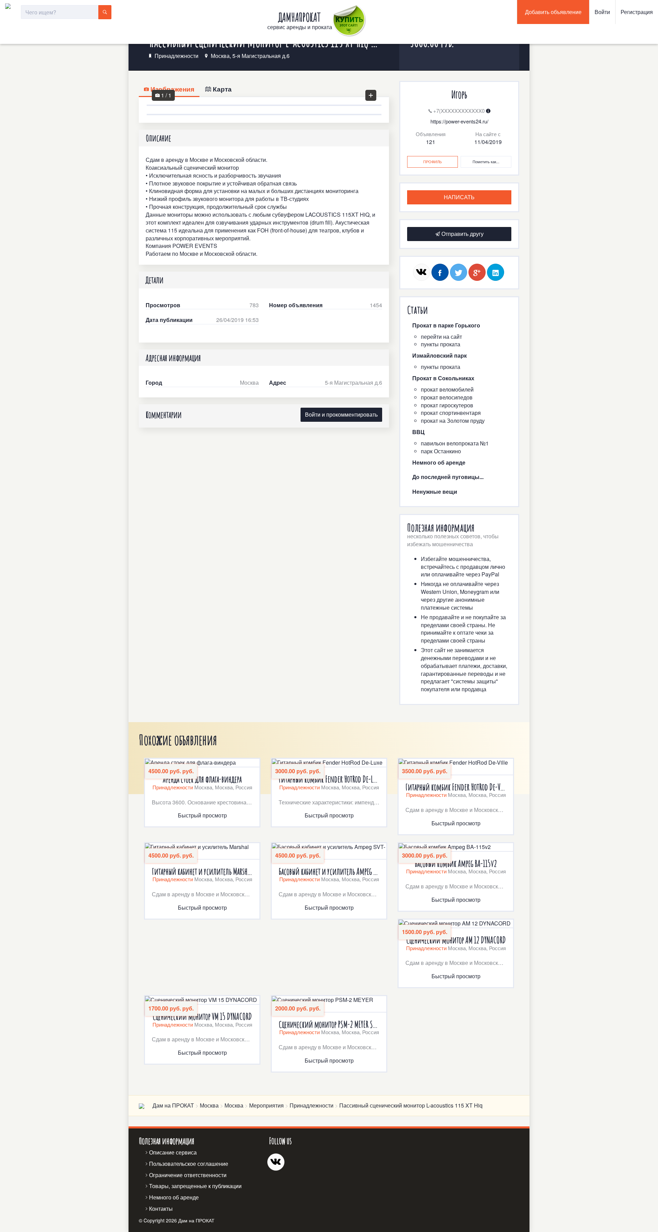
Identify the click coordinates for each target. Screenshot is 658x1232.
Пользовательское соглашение (188, 1164)
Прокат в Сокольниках (443, 378)
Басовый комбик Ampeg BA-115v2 (456, 864)
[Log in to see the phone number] (488, 110)
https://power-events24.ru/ (459, 121)
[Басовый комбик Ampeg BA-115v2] (456, 847)
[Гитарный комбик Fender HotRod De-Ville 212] (456, 767)
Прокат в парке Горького (446, 325)
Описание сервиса (173, 1152)
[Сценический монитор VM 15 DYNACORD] (202, 1000)
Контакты (161, 1208)
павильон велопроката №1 (455, 443)
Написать (459, 197)
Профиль (432, 161)
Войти (602, 12)
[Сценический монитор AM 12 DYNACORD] (456, 924)
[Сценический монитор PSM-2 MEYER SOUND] (329, 1004)
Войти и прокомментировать (341, 414)
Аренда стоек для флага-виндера (202, 779)
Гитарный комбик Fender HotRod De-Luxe (329, 779)
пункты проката (440, 344)
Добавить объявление (553, 12)
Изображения (171, 89)
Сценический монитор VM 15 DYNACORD (202, 1016)
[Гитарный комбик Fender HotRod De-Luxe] (329, 763)
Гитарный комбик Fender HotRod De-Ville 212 (455, 787)
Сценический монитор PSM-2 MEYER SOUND (329, 1024)
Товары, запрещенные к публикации (195, 1186)
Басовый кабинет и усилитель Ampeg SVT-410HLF (329, 871)
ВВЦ (418, 432)
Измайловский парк (439, 355)
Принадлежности (176, 56)
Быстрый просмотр (202, 815)
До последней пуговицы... (448, 477)
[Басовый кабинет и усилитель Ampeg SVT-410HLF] (329, 851)
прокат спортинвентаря (451, 413)
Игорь (459, 94)
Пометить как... (486, 161)
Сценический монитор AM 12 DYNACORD (456, 940)
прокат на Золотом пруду (453, 420)
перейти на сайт (441, 336)
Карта (221, 89)
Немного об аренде (438, 462)
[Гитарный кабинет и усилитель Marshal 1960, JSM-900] (202, 851)
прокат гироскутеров (447, 405)
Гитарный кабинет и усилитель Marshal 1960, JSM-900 (202, 871)
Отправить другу (462, 234)
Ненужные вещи (434, 491)
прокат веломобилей (447, 389)
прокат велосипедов (447, 397)
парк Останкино (441, 451)
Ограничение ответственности (188, 1175)
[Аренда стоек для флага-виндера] (202, 763)
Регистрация (637, 12)
